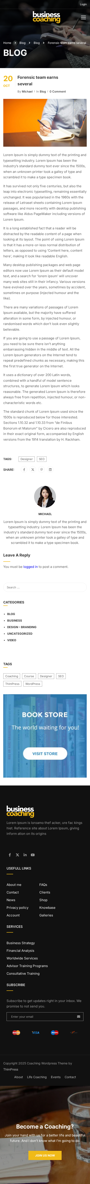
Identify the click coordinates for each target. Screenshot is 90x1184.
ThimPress (12, 684)
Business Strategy (21, 943)
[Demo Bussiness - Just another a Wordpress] (46, 18)
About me (14, 885)
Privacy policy (17, 908)
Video (11, 640)
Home (7, 43)
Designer (27, 459)
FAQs (43, 885)
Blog (22, 43)
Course (29, 676)
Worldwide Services (22, 958)
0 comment (58, 91)
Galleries (46, 915)
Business (14, 620)
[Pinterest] (41, 470)
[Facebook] (24, 470)
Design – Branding (21, 627)
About (18, 1077)
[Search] (81, 587)
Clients (44, 892)
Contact (13, 892)
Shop (43, 900)
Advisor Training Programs (27, 966)
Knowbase (47, 908)
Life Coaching (37, 1077)
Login (83, 4)
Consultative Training (23, 973)
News (11, 900)
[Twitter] (32, 470)
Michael (27, 91)
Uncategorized (19, 633)
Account (13, 915)
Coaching (11, 676)
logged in (30, 567)
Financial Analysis (20, 951)
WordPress (32, 684)
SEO (42, 459)
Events (56, 1077)
